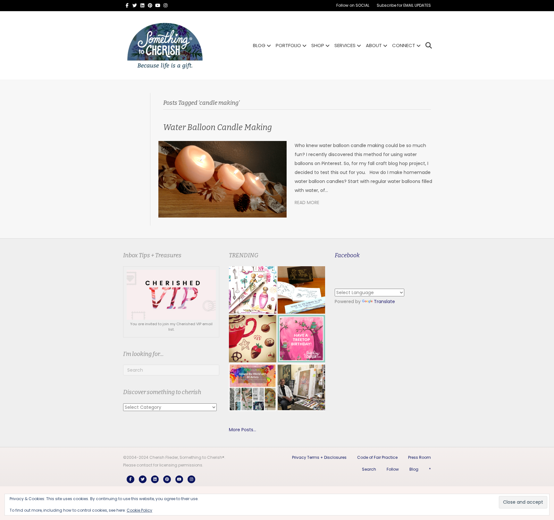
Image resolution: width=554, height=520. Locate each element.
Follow (393, 469)
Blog (413, 469)
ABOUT (374, 45)
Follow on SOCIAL (352, 5)
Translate (384, 301)
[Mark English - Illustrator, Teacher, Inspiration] (301, 387)
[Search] (427, 45)
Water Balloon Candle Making (217, 127)
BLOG (259, 45)
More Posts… (242, 429)
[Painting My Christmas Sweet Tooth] (252, 338)
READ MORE (307, 202)
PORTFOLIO (288, 45)
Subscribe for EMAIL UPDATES (404, 5)
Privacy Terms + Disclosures (319, 457)
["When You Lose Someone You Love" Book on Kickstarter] (301, 290)
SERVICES (345, 45)
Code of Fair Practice (377, 457)
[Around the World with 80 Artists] (252, 387)
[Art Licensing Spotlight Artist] (252, 290)
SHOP (317, 45)
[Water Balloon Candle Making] (222, 179)
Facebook (347, 255)
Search (369, 469)
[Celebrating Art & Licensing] (301, 338)
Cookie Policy (139, 510)
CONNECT (403, 45)
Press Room (419, 457)
